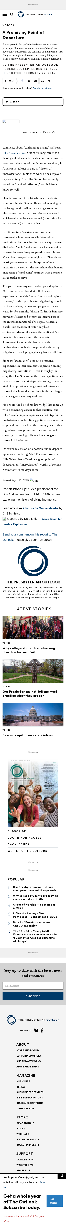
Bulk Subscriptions (29, 1103)
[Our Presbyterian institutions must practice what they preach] (33, 672)
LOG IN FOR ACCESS (25, 837)
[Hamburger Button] (5, 14)
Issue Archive (25, 1108)
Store (22, 1117)
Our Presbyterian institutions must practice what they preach (30, 694)
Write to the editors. (42, 88)
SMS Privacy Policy (28, 1061)
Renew (20, 1086)
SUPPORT (24, 1153)
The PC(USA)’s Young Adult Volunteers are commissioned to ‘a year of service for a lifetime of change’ (35, 936)
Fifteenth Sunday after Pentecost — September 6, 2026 (35, 915)
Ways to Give (25, 1165)
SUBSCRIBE (17, 831)
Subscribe (33, 996)
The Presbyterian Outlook (33, 64)
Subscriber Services (29, 1092)
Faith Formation (27, 1139)
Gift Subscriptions (29, 1097)
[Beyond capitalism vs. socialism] (33, 715)
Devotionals (25, 1123)
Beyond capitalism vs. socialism (28, 735)
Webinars (22, 1134)
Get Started (53, 1201)
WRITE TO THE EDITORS (27, 851)
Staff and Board (27, 1050)
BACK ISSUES (18, 844)
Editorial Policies (29, 1055)
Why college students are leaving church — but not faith (29, 650)
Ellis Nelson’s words (14, 153)
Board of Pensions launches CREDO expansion (31, 924)
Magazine (25, 1075)
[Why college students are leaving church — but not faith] (33, 628)
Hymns (20, 1128)
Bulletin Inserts (27, 1144)
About (22, 1044)
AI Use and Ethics (27, 1066)
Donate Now (25, 1159)
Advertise (23, 1170)
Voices (8, 25)
